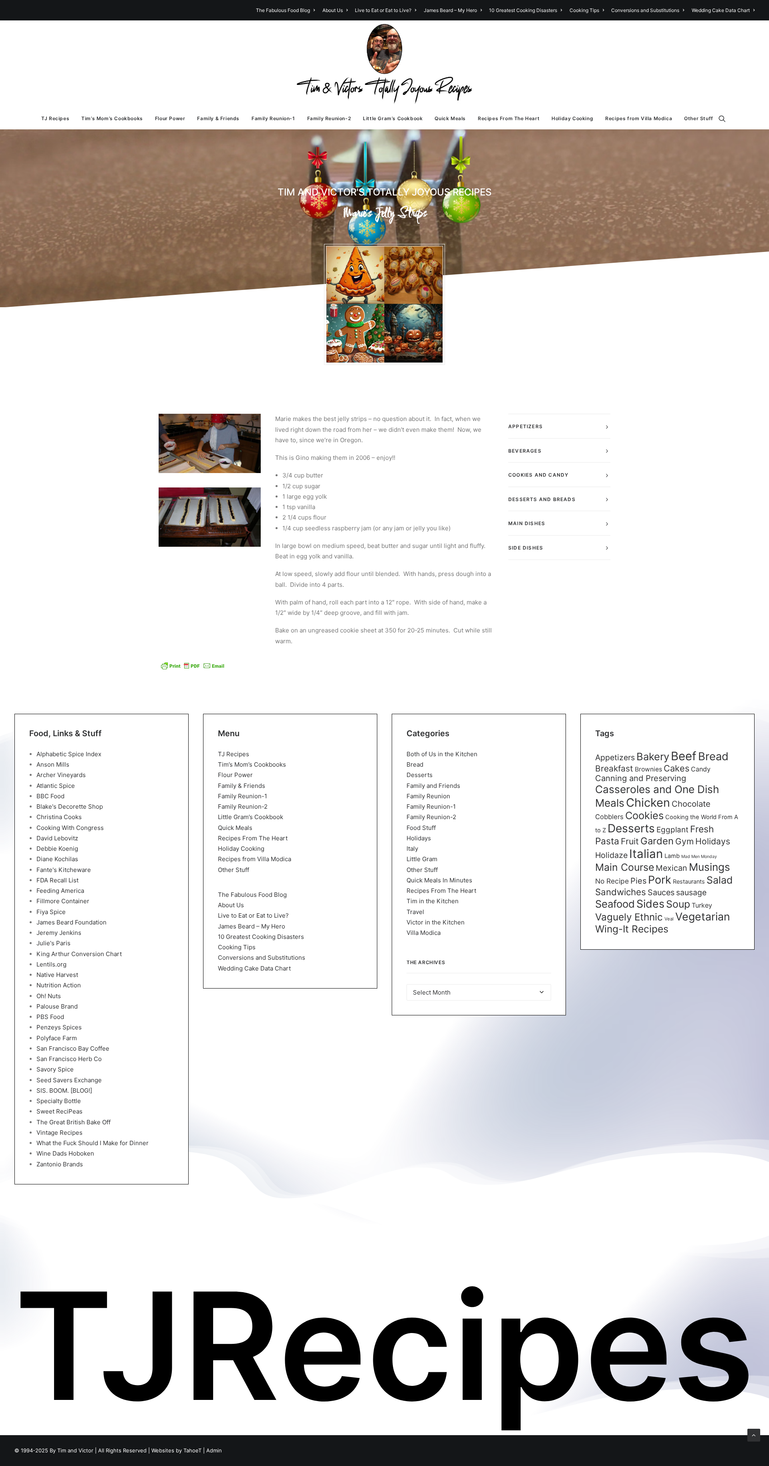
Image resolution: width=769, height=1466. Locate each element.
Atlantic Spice (55, 785)
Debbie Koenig (57, 848)
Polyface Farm (56, 1038)
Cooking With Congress (70, 828)
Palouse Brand (57, 1006)
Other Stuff (698, 118)
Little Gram (422, 859)
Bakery (652, 756)
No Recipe (612, 881)
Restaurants (689, 881)
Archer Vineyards (61, 775)
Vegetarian (702, 916)
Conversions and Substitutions (645, 10)
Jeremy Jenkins (58, 932)
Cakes (676, 768)
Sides (650, 903)
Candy (701, 769)
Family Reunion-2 (329, 118)
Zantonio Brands (59, 1164)
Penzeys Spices (59, 1027)
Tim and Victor (75, 1450)
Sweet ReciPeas (59, 1111)
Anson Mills (52, 764)
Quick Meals (450, 118)
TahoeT (192, 1450)
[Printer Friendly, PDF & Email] (193, 666)
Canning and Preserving (640, 778)
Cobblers (609, 817)
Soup (678, 904)
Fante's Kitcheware (63, 870)
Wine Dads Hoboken (65, 1153)
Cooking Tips (584, 10)
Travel (415, 912)
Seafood (615, 904)
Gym (684, 841)
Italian (646, 854)
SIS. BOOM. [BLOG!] (64, 1090)
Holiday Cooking (572, 118)
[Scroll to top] (753, 1434)
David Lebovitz (57, 838)
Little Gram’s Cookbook (393, 118)
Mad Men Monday (699, 856)
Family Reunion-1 (273, 118)
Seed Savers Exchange (69, 1080)
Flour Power (170, 118)
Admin (214, 1450)
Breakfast (614, 768)
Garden (657, 841)
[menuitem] (287, 10)
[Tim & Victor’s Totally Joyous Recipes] (385, 64)
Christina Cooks (59, 817)
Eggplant (672, 829)
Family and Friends (433, 785)
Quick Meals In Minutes (439, 880)
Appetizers (615, 757)
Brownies (648, 769)
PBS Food (50, 1017)
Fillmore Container (62, 901)
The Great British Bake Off (73, 1122)
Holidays (419, 838)
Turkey (702, 905)
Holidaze (611, 855)
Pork (659, 879)
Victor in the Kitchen (436, 922)
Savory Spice (55, 1069)
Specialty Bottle (58, 1101)
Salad (720, 880)
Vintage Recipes (59, 1132)
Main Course (624, 867)
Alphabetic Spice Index (68, 754)
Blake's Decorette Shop (69, 806)
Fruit (630, 841)
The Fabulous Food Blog (283, 10)
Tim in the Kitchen (433, 901)
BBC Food (50, 796)
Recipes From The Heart (509, 118)
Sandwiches (620, 891)
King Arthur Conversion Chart (79, 954)
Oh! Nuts (48, 996)
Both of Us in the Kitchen (442, 754)
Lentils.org (51, 964)
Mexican (671, 868)
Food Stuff (421, 828)
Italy (412, 848)
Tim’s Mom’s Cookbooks (112, 118)
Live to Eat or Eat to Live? (383, 10)
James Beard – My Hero (450, 10)
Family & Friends (218, 118)
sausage (691, 892)
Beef (684, 756)
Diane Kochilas (57, 859)
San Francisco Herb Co (69, 1059)
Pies (638, 881)
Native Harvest (57, 975)
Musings (709, 867)
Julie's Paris (53, 943)
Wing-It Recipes (631, 929)
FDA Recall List (57, 880)
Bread (415, 764)
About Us (332, 10)
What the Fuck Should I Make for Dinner (92, 1143)
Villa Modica (424, 932)
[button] (726, 118)
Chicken (648, 802)
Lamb (672, 856)
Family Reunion (428, 796)
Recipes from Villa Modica (638, 118)
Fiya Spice (51, 912)
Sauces (661, 892)
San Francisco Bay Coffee (72, 1048)
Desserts (420, 775)
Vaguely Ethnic (629, 917)
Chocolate (691, 804)
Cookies (644, 816)
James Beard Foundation (71, 922)
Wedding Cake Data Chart (721, 10)
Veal (669, 919)
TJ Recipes (55, 118)
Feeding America (60, 890)
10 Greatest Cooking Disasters (523, 10)
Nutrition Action (58, 985)
